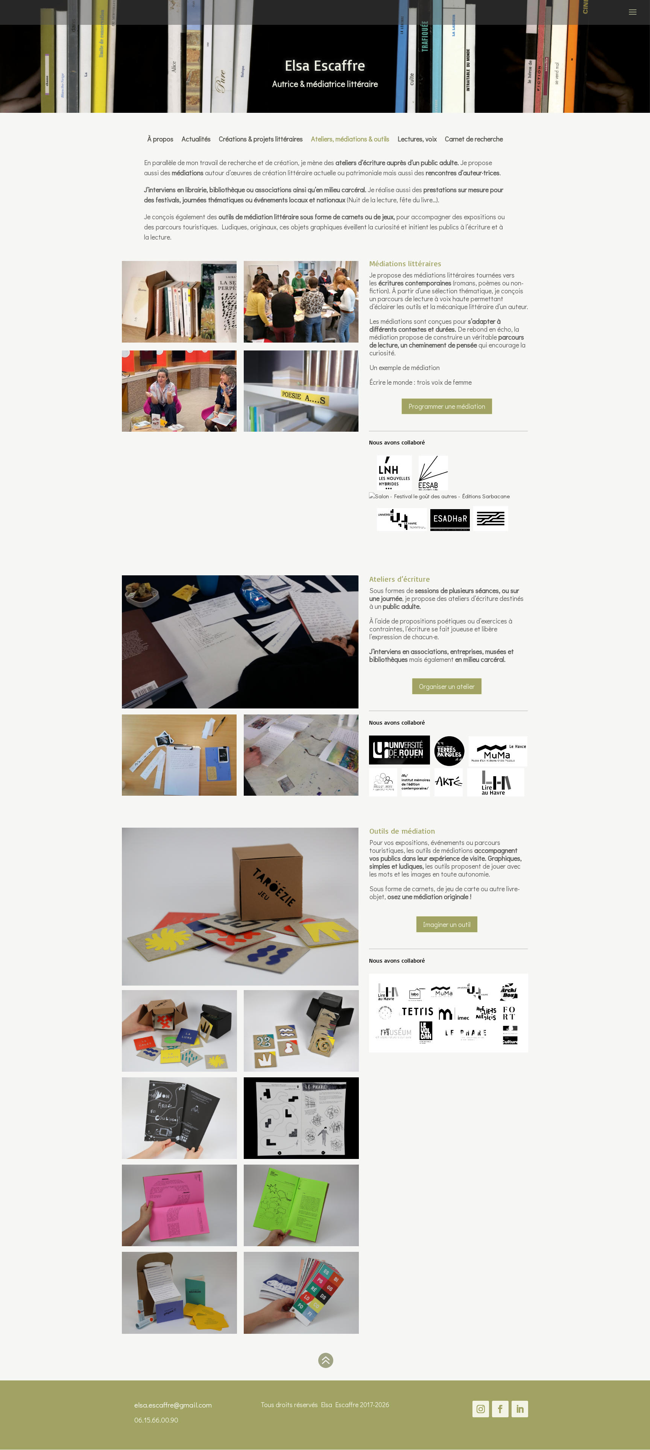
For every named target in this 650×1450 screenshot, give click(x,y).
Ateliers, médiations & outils (350, 137)
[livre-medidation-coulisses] (179, 1156)
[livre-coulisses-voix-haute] (301, 1156)
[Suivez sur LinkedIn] (520, 1409)
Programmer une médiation (447, 406)
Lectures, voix (417, 137)
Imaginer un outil (447, 924)
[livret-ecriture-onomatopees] (301, 1244)
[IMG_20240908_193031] (179, 340)
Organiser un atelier (447, 686)
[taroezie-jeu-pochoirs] (301, 1069)
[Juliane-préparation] (179, 793)
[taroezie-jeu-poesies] (179, 1069)
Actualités (196, 137)
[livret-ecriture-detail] (179, 1244)
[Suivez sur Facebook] (500, 1409)
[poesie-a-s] (301, 429)
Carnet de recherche (474, 137)
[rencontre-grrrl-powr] (179, 429)
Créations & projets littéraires (261, 137)
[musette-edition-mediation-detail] (179, 1331)
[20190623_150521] (301, 793)
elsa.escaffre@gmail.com (173, 1404)
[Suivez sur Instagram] (480, 1409)
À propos (160, 137)
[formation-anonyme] (301, 340)
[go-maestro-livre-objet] (301, 1331)
